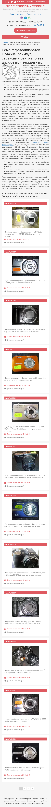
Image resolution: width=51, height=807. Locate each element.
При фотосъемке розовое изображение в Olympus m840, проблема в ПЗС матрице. (24, 768)
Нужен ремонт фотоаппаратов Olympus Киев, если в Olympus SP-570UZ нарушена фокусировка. (25, 573)
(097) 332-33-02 (34, 14)
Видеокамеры (41, 1)
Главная (5, 42)
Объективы (30, 1)
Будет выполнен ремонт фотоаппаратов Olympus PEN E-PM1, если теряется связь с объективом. (24, 476)
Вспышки (20, 1)
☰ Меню (25, 37)
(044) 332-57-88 (17, 14)
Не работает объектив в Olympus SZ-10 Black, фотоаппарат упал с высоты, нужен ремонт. (23, 622)
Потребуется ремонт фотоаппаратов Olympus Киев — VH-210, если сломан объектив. (25, 379)
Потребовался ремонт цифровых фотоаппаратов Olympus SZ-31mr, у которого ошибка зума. (24, 330)
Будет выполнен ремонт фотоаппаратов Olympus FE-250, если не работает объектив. (24, 281)
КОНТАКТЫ (38, 25)
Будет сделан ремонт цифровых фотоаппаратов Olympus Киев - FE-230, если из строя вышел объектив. (24, 428)
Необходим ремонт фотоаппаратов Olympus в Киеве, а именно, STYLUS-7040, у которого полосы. (23, 234)
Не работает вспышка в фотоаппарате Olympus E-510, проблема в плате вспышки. (25, 671)
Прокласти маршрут (27, 30)
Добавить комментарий (15, 242)
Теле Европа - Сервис (25, 6)
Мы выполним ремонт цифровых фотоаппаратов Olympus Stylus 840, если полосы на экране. (24, 525)
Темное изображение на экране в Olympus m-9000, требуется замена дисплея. (25, 720)
